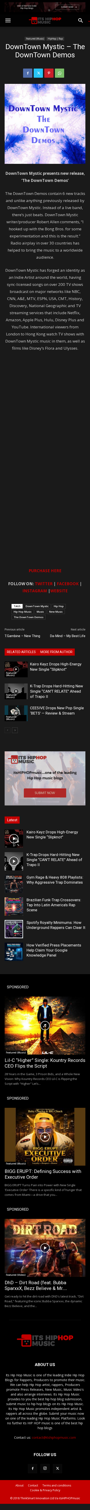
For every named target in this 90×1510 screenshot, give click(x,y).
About (19, 1485)
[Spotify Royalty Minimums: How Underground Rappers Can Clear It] (14, 929)
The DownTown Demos (28, 617)
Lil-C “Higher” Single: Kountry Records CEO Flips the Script (45, 1063)
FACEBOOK (68, 583)
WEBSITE (59, 590)
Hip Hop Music (23, 611)
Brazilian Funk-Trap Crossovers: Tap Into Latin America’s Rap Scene (54, 905)
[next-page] (15, 730)
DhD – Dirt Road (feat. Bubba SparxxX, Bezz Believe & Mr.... (36, 1285)
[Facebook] (27, 73)
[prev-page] (7, 730)
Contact (33, 1485)
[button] (7, 20)
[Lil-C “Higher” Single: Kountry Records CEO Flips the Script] (45, 1026)
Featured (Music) (35, 38)
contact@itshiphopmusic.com (54, 1437)
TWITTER (44, 583)
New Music (56, 611)
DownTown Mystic (37, 606)
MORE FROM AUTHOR (56, 652)
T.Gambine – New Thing (22, 636)
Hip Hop (59, 606)
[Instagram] (45, 1468)
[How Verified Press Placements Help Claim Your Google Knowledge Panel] (14, 952)
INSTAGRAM (34, 590)
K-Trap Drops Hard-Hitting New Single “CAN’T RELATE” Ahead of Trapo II (56, 691)
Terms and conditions (56, 1485)
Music (40, 611)
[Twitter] (38, 73)
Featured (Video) (16, 1274)
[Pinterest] (49, 73)
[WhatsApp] (59, 73)
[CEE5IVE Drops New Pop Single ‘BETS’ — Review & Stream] (16, 713)
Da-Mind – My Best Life (67, 636)
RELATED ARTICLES (21, 652)
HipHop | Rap (55, 38)
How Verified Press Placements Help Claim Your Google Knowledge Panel (54, 950)
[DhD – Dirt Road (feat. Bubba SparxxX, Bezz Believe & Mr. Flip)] (45, 1248)
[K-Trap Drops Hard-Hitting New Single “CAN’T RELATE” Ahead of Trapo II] (16, 691)
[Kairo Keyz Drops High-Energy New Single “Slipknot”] (16, 669)
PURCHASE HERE (45, 570)
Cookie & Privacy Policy (45, 1490)
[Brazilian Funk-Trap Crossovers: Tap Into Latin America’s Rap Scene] (14, 906)
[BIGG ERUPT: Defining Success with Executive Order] (45, 1137)
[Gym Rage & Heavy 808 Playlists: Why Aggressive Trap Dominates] (14, 884)
